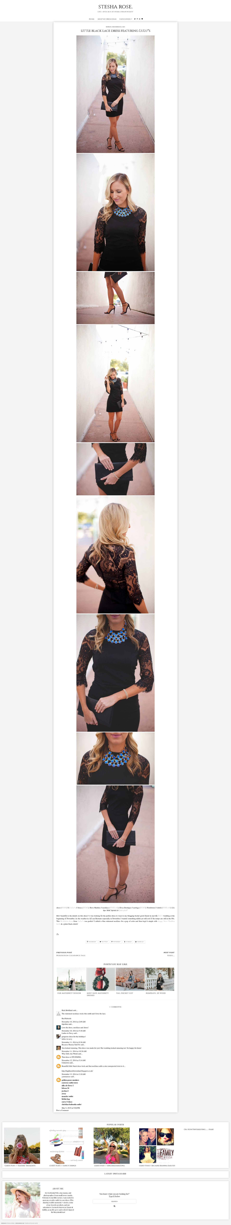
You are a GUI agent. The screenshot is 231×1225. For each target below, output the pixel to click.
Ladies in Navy (67, 1033)
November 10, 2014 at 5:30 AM (73, 1030)
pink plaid (123, 910)
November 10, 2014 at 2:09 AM (73, 1021)
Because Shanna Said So (71, 1044)
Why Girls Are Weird (70, 1053)
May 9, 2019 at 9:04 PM (71, 1108)
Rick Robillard (67, 1010)
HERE (64, 907)
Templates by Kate (31, 1223)
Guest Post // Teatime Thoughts (20, 1165)
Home (91, 19)
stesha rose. (115, 6)
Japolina (65, 1024)
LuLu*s (73, 907)
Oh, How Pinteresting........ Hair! (199, 1129)
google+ (141, 941)
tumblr (129, 941)
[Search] (114, 1206)
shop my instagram (107, 19)
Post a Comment (62, 1110)
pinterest (117, 941)
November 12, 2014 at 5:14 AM (73, 1060)
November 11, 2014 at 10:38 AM (74, 1051)
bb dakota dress (66, 921)
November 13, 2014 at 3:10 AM (73, 1074)
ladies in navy (67, 1039)
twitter (105, 941)
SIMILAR (114, 907)
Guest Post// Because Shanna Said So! (157, 1165)
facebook (92, 941)
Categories (125, 19)
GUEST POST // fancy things (62, 1165)
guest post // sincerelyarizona (109, 1165)
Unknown (65, 1062)
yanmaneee (66, 1076)
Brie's (160, 915)
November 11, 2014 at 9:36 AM (73, 1042)
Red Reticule (66, 1018)
